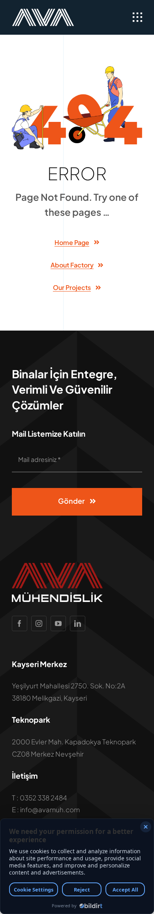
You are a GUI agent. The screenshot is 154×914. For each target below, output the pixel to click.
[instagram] (39, 623)
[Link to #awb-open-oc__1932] (137, 17)
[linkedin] (77, 623)
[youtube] (58, 623)
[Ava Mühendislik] (43, 11)
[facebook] (19, 623)
